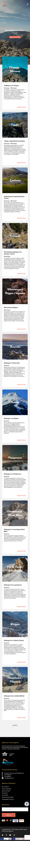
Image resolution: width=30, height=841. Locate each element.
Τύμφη (15, 124)
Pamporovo (15, 457)
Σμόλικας (15, 180)
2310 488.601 (7, 776)
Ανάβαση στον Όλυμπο (11, 85)
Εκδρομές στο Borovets (12, 363)
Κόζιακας (15, 235)
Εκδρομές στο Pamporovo (12, 474)
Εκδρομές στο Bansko (11, 418)
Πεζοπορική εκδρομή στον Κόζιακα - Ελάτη (13, 253)
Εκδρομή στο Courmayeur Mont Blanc (14, 530)
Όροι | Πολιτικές (6, 791)
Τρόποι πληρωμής (6, 788)
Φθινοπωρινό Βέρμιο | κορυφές (15, 291)
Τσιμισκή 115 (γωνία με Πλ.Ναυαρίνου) (14, 773)
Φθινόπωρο (7, 256)
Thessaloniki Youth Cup (8, 799)
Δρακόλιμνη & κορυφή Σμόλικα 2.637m (14, 197)
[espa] (6, 839)
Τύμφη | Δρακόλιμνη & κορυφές (14, 141)
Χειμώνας (6, 365)
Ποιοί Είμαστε (5, 786)
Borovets (15, 346)
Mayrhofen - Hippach (15, 679)
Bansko (15, 402)
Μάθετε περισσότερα (15, 37)
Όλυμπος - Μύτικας (15, 69)
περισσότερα (21, 107)
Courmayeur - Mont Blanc (15, 513)
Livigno (15, 624)
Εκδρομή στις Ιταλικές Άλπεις (14, 640)
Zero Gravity (5, 795)
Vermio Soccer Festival (7, 797)
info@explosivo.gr (9, 778)
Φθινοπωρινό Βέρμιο (11, 307)
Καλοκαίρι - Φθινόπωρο (10, 88)
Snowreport (5, 793)
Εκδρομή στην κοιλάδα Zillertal (14, 696)
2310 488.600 (7, 774)
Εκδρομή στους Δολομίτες (13, 585)
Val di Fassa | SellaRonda (15, 568)
